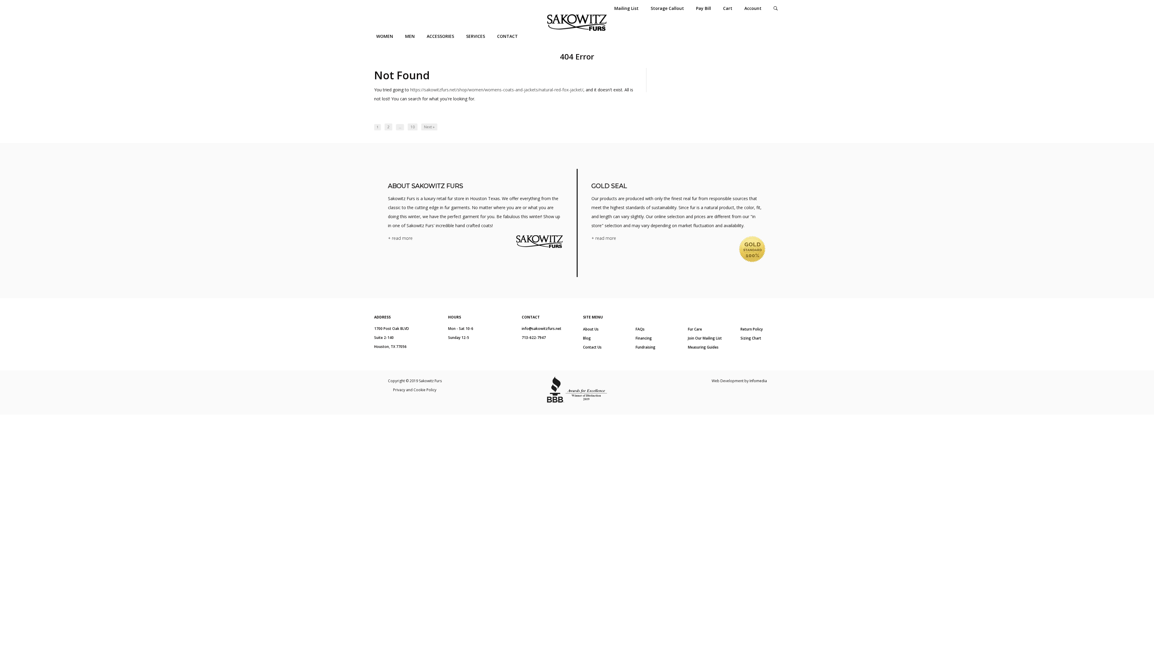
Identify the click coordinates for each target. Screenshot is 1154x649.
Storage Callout (667, 8)
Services (475, 36)
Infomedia (758, 380)
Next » (429, 126)
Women (384, 36)
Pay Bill (703, 8)
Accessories (440, 36)
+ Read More (400, 238)
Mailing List (626, 8)
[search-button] (776, 8)
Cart (727, 8)
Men (410, 36)
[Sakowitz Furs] (577, 22)
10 (413, 126)
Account (753, 8)
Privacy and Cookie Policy (414, 389)
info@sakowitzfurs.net (541, 328)
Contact (507, 36)
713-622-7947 (534, 337)
